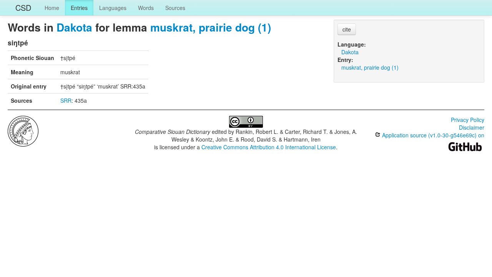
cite (346, 29)
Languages (112, 8)
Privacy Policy (467, 119)
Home (52, 8)
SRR (65, 100)
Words (146, 8)
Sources (175, 8)
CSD (23, 7)
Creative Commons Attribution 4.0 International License (268, 147)
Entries (79, 8)
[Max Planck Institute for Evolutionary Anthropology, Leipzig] (23, 130)
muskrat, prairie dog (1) (210, 27)
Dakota (74, 27)
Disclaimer (471, 127)
